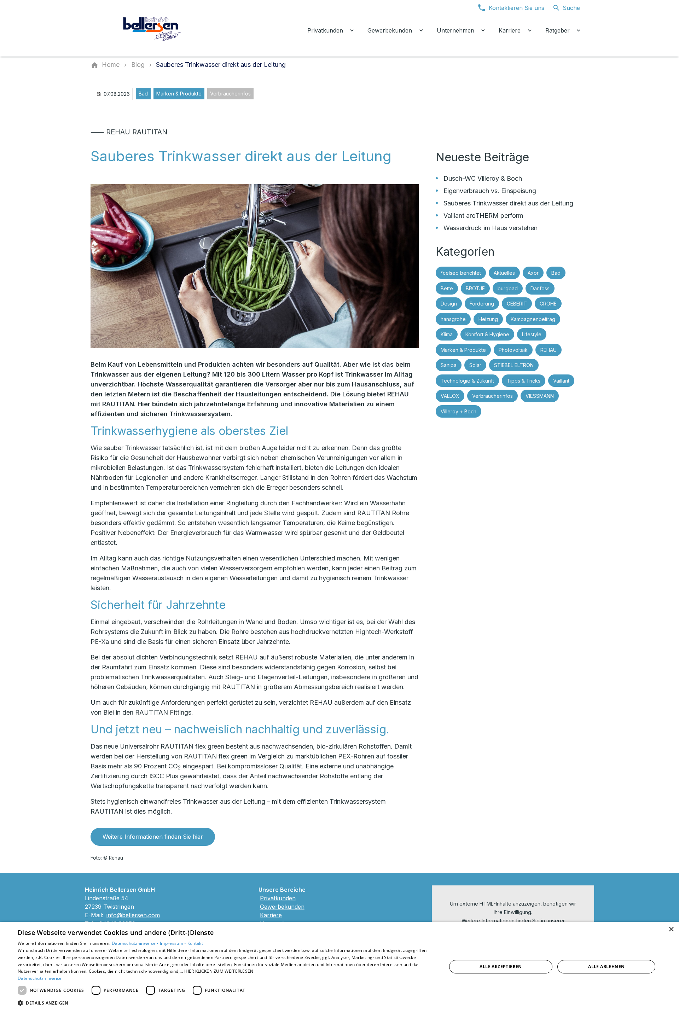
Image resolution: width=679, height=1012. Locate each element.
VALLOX (450, 396)
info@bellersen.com (133, 915)
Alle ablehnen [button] (606, 967)
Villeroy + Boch (458, 411)
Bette (447, 288)
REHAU (548, 350)
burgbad (508, 288)
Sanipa (449, 365)
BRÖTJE (475, 288)
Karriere (271, 915)
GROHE (548, 304)
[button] (226, 1003)
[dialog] (339, 967)
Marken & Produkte (179, 94)
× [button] (671, 929)
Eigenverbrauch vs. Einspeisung (489, 190)
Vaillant (561, 381)
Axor (533, 273)
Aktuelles (504, 273)
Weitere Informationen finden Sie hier (153, 836)
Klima (447, 334)
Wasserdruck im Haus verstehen (490, 228)
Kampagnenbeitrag (533, 319)
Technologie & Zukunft (467, 381)
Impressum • (173, 943)
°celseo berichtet (461, 273)
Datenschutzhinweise (40, 978)
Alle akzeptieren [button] (501, 967)
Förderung (482, 304)
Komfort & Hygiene (487, 334)
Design (449, 304)
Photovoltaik (513, 350)
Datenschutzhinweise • (136, 943)
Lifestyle (531, 334)
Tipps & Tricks (523, 381)
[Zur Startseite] (152, 28)
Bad (143, 94)
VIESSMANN (540, 396)
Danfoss (540, 288)
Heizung (488, 319)
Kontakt (195, 943)
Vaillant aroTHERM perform (483, 215)
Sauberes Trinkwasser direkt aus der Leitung (508, 203)
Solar (475, 365)
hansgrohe (453, 319)
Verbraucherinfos (230, 94)
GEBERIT (517, 304)
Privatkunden (278, 898)
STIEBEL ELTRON (514, 365)
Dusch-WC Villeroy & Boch (482, 178)
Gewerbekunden (282, 906)
